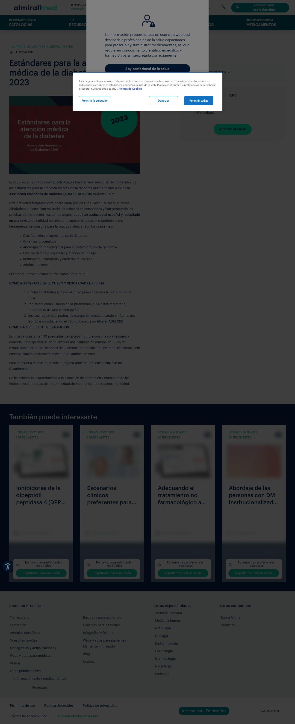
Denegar (163, 100)
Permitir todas (198, 100)
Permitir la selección (95, 100)
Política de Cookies (130, 89)
